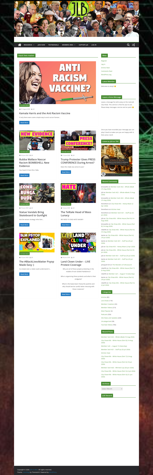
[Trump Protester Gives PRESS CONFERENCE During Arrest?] (78, 140)
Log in (103, 64)
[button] (33, 44)
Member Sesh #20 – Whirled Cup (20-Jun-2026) (117, 368)
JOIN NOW (41, 45)
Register (104, 61)
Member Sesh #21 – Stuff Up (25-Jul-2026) (120, 256)
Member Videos (106, 308)
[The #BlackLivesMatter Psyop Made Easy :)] (37, 242)
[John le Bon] (76, 2)
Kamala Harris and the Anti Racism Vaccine (44, 113)
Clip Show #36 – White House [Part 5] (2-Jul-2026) (118, 371)
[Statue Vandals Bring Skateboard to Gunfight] (37, 193)
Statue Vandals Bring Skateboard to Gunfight (33, 213)
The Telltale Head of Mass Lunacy (76, 213)
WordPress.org (106, 75)
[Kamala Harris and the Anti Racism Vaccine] (57, 82)
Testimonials (53, 45)
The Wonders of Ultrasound (122, 265)
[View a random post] (133, 44)
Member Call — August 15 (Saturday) (121, 274)
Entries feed (105, 68)
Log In (93, 45)
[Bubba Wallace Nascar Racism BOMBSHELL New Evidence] (37, 140)
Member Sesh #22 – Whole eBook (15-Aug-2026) (117, 337)
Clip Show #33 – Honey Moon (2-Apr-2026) (120, 247)
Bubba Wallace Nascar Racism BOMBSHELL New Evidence (34, 163)
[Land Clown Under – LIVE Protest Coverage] (78, 242)
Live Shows (65, 253)
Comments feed (106, 71)
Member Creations (107, 304)
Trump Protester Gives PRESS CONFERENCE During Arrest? (78, 161)
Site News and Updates (109, 318)
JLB (33, 109)
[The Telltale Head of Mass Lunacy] (78, 193)
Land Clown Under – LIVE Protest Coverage (75, 263)
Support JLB (83, 45)
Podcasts (104, 314)
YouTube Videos (24, 105)
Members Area (67, 45)
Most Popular (105, 311)
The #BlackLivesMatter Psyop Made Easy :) (36, 263)
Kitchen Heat (115, 209)
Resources (28, 45)
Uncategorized (106, 321)
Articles (103, 297)
